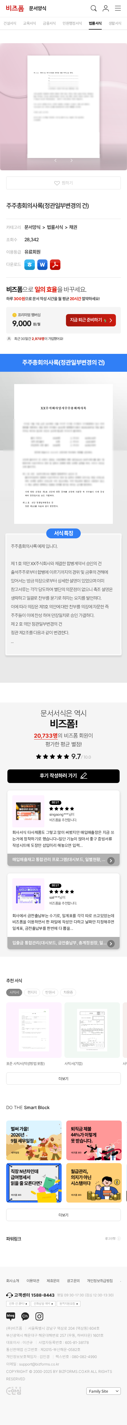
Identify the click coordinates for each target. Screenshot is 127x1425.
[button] (55, 160)
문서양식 (32, 227)
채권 (73, 227)
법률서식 (55, 227)
